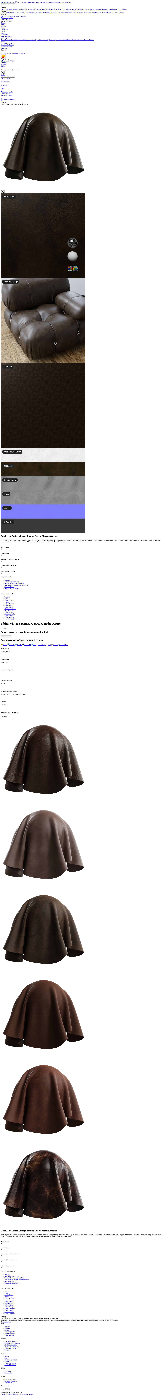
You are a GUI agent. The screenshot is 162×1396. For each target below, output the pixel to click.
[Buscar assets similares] (2, 191)
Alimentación (68, 13)
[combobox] (81, 70)
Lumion (32, 40)
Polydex (91, 40)
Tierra (43, 9)
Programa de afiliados (7, 45)
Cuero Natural (8, 607)
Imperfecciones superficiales (97, 9)
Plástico (82, 9)
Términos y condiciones (8, 1394)
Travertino (114, 9)
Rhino (3, 40)
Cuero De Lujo (9, 612)
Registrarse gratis (6, 1322)
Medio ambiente (14, 16)
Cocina (85, 13)
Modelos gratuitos (9, 1333)
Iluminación (91, 13)
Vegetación (121, 13)
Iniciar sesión (5, 48)
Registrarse (7, 1371)
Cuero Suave (8, 605)
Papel (75, 9)
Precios (3, 41)
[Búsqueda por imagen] (2, 72)
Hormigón (38, 9)
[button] (81, 6)
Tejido (47, 9)
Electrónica (53, 13)
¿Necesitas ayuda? (6, 46)
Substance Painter (83, 40)
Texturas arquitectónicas (11, 582)
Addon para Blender (10, 1341)
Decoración (33, 13)
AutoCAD (11, 40)
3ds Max (3, 27)
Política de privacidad (21, 1394)
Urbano (119, 9)
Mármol (60, 9)
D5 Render (26, 40)
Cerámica (32, 9)
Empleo (6, 1361)
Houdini (3, 36)
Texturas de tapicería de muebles (14, 583)
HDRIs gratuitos (9, 1335)
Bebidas (47, 13)
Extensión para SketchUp (12, 1343)
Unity (47, 40)
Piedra (87, 9)
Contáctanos (8, 1382)
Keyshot (37, 40)
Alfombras (109, 13)
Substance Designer (72, 40)
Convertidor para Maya (11, 1348)
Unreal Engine (53, 40)
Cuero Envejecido (9, 614)
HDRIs (3, 66)
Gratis (51, 9)
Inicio (3, 101)
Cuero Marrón (8, 600)
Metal (64, 9)
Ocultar (6, 602)
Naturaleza (69, 9)
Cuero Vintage (8, 615)
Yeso (78, 9)
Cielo (25, 16)
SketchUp (6, 37)
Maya (4, 34)
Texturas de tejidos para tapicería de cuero (16, 585)
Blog (5, 1358)
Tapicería (7, 597)
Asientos (115, 13)
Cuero (6, 598)
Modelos (3, 64)
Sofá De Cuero (8, 610)
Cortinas (27, 13)
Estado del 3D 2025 (10, 1365)
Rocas (104, 13)
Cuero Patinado (9, 617)
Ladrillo (26, 9)
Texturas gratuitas (9, 1332)
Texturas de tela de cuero (11, 588)
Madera (124, 9)
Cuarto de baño (15, 13)
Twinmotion (62, 40)
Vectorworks (19, 40)
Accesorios (60, 13)
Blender (3, 23)
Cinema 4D (4, 30)
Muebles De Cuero (10, 609)
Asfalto (21, 9)
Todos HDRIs (5, 16)
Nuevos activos (5, 19)
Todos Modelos (5, 13)
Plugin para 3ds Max (10, 1345)
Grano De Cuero (9, 604)
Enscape (42, 40)
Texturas (3, 62)
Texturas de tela (9, 587)
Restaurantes (41, 13)
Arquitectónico (14, 9)
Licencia (30, 1394)
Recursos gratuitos (7, 18)
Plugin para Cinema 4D (11, 1346)
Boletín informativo (10, 1363)
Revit (6, 40)
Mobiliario (79, 13)
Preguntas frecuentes (10, 1381)
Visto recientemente (6, 43)
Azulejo (108, 9)
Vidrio (55, 9)
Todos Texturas (5, 9)
